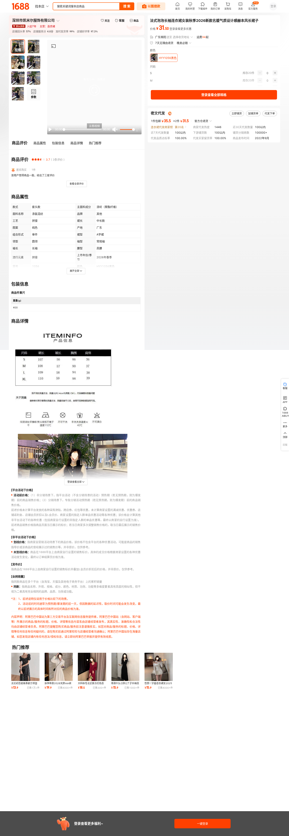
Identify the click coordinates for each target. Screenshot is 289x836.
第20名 (179, 126)
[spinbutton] (267, 73)
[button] (94, 90)
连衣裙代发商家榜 (162, 126)
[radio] (33, 159)
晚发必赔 (182, 43)
